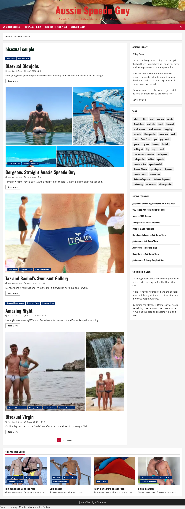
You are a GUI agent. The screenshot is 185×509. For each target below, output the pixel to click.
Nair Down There (159, 235)
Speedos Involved (30, 163)
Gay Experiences (15, 478)
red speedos (139, 159)
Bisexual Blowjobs (22, 65)
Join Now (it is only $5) (56, 26)
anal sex (160, 119)
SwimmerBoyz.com (142, 179)
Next (69, 440)
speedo (160, 159)
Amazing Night (19, 310)
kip (147, 149)
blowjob (137, 134)
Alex (145, 119)
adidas (136, 119)
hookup (155, 144)
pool (162, 149)
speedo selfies (140, 174)
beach (160, 124)
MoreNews (86, 502)
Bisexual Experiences (15, 303)
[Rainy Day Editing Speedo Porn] (114, 471)
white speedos (165, 184)
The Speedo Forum (32, 26)
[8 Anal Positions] (159, 471)
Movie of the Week (149, 478)
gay (155, 139)
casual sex (163, 134)
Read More (14, 81)
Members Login (78, 26)
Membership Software (40, 507)
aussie (170, 119)
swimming (138, 184)
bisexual (170, 124)
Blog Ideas (13, 269)
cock (173, 134)
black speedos (155, 129)
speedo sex (155, 174)
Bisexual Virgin (19, 416)
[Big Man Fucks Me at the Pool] (26, 471)
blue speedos (150, 134)
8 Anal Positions (153, 222)
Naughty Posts (33, 303)
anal (151, 119)
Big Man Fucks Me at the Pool (162, 203)
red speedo (162, 154)
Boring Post (101, 481)
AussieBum (139, 124)
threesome (151, 184)
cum (135, 139)
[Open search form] (181, 26)
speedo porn (155, 169)
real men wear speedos (144, 154)
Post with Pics (23, 58)
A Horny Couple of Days (154, 260)
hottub (165, 144)
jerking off (138, 149)
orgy (154, 149)
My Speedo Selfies (11, 26)
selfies (151, 159)
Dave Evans (145, 139)
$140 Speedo (145, 216)
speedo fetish (140, 164)
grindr (146, 144)
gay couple (165, 139)
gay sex (137, 144)
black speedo (139, 129)
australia (151, 124)
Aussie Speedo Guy (92, 10)
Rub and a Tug (151, 247)
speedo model (155, 164)
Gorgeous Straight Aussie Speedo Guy (40, 172)
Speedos (168, 169)
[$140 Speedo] (70, 471)
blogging (168, 129)
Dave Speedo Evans (14, 71)
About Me (10, 58)
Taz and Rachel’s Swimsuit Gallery (36, 278)
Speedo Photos (140, 169)
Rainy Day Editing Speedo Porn (109, 488)
